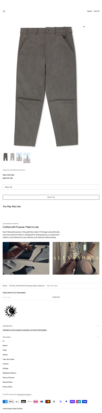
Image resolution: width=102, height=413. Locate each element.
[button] (4, 11)
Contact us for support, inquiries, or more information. (25, 330)
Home (5, 286)
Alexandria (12, 394)
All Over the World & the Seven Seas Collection (27, 286)
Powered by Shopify (24, 394)
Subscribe (56, 297)
